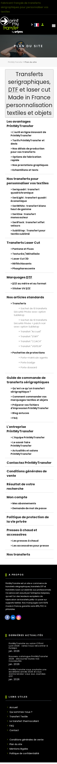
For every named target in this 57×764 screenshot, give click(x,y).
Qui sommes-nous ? (21, 712)
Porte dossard (29, 367)
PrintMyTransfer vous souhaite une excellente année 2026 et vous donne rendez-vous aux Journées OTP (27, 673)
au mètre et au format (29, 283)
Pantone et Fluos (23, 249)
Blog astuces (20, 413)
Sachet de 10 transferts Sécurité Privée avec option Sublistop (30, 312)
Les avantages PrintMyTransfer (20, 123)
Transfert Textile (19, 716)
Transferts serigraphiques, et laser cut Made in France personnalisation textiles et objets (29, 93)
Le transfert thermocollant (24, 721)
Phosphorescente (23, 268)
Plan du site (16, 744)
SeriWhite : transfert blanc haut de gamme (28, 207)
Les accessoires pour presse (30, 545)
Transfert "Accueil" (31, 331)
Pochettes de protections (28, 352)
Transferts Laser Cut (23, 242)
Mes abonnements (24, 503)
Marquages (19, 277)
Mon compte (42, 25)
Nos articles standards (25, 297)
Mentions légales (19, 748)
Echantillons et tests (25, 170)
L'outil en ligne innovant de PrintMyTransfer (28, 133)
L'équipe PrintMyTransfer (28, 437)
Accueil (14, 707)
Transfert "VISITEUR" (31, 346)
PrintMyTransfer (15, 62)
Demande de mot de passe (29, 508)
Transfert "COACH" (31, 341)
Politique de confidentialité (24, 753)
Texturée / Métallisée (26, 253)
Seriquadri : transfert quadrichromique (25, 191)
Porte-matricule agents (34, 357)
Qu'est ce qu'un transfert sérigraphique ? (28, 390)
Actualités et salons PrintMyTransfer (24, 452)
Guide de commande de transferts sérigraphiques (28, 380)
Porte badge (28, 362)
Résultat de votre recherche (21, 486)
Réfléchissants (22, 263)
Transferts (19, 303)
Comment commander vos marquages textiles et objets (29, 398)
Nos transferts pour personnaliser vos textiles (28, 181)
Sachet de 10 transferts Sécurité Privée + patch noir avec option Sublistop (30, 323)
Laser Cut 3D (20, 258)
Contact (14, 730)
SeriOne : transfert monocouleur (23, 215)
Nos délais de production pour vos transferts (27, 150)
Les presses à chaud (25, 540)
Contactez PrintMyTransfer (29, 462)
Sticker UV (21, 288)
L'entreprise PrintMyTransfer (20, 429)
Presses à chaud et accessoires (22, 532)
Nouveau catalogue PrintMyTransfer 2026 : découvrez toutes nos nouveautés (28, 658)
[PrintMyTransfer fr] (36, 24)
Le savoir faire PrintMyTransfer (21, 444)
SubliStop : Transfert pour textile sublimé (28, 232)
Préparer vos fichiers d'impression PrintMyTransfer (30, 406)
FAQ (14, 418)
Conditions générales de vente (27, 739)
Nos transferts (18, 554)
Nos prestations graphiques (30, 165)
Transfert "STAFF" (30, 336)
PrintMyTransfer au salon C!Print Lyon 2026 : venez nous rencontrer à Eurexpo (28, 645)
